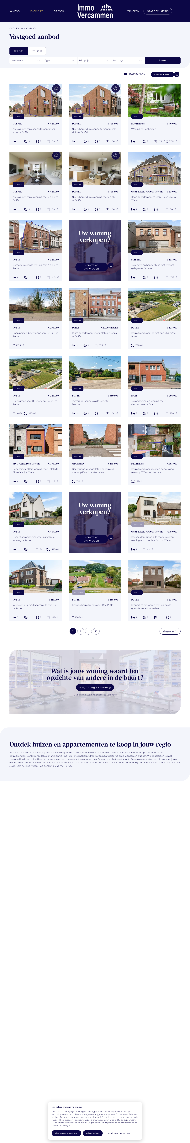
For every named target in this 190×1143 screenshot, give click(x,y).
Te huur (37, 51)
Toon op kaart (138, 73)
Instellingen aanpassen (119, 1133)
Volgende (168, 631)
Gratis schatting (158, 11)
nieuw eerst (162, 74)
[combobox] (26, 60)
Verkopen (132, 11)
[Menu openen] (179, 11)
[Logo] (95, 11)
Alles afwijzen (92, 1133)
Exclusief (36, 11)
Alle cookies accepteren (66, 1133)
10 (96, 631)
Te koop (18, 51)
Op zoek (59, 11)
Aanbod (14, 11)
